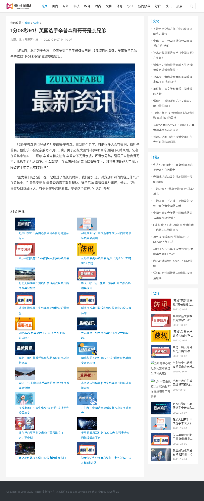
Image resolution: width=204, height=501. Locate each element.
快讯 (130, 6)
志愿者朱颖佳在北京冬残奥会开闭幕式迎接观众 (106, 385)
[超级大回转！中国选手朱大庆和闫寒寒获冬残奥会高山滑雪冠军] (161, 420)
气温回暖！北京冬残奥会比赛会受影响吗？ (104, 335)
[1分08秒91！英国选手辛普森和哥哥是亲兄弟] (161, 404)
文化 (109, 6)
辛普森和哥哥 (38, 201)
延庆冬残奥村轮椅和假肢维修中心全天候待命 (106, 310)
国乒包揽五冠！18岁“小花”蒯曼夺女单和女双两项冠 (106, 360)
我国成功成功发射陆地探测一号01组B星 (182, 454)
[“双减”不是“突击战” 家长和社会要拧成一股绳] (161, 301)
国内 (55, 6)
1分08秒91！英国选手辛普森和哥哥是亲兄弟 (44, 235)
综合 (158, 6)
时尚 (98, 6)
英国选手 (25, 201)
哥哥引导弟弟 (63, 201)
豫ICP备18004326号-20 (105, 491)
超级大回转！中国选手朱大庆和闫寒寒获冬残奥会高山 (106, 235)
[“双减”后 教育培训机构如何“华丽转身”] (161, 332)
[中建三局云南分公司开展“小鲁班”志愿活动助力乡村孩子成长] (161, 347)
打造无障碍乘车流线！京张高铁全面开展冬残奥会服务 (44, 285)
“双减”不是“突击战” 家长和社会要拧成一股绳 (183, 304)
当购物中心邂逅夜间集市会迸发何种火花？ (182, 366)
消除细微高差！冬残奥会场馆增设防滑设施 (44, 310)
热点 (179, 6)
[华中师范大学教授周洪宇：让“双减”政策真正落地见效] (161, 316)
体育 (120, 6)
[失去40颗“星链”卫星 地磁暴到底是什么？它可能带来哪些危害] (161, 435)
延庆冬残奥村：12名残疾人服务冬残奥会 (44, 258)
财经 (66, 6)
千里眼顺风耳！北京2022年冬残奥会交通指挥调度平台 (105, 435)
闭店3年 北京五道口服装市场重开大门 (42, 457)
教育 (87, 6)
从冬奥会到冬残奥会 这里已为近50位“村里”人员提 (106, 260)
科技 (76, 6)
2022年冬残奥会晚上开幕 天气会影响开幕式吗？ (43, 335)
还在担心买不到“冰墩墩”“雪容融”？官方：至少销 (42, 435)
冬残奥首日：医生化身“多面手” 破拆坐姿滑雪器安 (44, 410)
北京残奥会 (77, 201)
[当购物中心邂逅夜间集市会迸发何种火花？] (161, 363)
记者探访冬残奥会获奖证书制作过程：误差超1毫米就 (106, 460)
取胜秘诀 (50, 201)
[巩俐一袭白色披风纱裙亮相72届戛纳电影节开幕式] (161, 381)
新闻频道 (144, 6)
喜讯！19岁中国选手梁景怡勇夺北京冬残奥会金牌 (44, 385)
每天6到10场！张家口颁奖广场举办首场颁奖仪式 (106, 285)
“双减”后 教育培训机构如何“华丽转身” (183, 335)
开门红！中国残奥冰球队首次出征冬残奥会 (106, 410)
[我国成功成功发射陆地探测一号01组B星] (161, 451)
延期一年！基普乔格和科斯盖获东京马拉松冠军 (44, 360)
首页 (44, 6)
